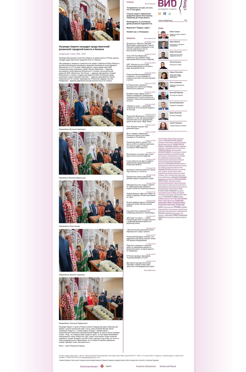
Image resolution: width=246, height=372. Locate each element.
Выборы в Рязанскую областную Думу (172, 167)
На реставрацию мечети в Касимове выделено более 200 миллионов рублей (141, 204)
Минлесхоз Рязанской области (177, 184)
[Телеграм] (170, 14)
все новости (148, 38)
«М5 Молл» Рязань (180, 142)
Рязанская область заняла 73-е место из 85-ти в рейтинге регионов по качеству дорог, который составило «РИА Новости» (140, 145)
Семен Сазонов (173, 209)
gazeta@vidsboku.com (89, 357)
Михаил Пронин (173, 186)
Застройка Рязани (172, 171)
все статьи (149, 4)
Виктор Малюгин (173, 159)
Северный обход (163, 209)
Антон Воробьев (162, 155)
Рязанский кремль (178, 202)
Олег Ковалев (170, 190)
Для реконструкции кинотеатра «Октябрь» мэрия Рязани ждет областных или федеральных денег (140, 264)
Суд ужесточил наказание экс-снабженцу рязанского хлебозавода (140, 212)
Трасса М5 (168, 215)
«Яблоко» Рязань (164, 150)
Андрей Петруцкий (178, 154)
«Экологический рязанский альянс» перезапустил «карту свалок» (140, 231)
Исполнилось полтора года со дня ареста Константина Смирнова (140, 155)
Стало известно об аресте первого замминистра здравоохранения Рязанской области (140, 163)
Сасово (184, 207)
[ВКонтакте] (164, 14)
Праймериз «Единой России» (166, 198)
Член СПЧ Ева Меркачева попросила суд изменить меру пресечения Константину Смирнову (140, 57)
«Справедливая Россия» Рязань (175, 148)
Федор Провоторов (170, 217)
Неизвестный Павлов (168, 366)
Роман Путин (170, 200)
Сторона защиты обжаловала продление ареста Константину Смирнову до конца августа (139, 16)
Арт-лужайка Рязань (163, 157)
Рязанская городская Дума (170, 201)
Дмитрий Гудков (176, 169)
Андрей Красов (167, 154)
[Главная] (172, 15)
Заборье (164, 171)
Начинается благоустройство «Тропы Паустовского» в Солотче (141, 170)
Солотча (168, 213)
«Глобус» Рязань (172, 138)
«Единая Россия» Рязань (173, 140)
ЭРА (160, 219)
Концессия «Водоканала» (146, 366)
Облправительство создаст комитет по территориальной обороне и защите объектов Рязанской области (141, 186)
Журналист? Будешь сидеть (138, 28)
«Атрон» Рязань (162, 138)
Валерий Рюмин (163, 159)
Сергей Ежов (161, 211)
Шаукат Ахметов (181, 217)
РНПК (165, 200)
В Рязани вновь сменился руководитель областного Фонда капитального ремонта (139, 87)
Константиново (180, 179)
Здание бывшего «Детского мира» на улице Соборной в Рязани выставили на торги (141, 195)
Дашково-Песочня (164, 169)
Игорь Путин (177, 173)
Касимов (183, 177)
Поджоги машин (169, 194)
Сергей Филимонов (181, 211)
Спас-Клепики (176, 213)
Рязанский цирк (168, 207)
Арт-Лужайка (181, 155)
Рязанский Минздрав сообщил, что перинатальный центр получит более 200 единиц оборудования (141, 238)
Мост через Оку (182, 186)
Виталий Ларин (169, 161)
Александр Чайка (176, 150)
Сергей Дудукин (182, 209)
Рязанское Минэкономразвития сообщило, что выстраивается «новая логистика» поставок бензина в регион (141, 77)
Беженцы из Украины (175, 157)
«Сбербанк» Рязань (171, 146)
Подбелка (161, 194)
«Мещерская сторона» (165, 144)
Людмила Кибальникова (165, 183)
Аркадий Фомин (172, 155)
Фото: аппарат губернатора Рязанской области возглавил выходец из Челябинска (138, 135)
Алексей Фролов (176, 152)
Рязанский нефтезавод (166, 204)
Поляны (180, 196)
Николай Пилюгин (173, 188)
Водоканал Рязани (173, 163)
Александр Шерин (164, 152)
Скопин (161, 213)
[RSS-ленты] (159, 14)
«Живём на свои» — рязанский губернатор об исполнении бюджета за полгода (141, 108)
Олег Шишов (180, 190)
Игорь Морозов (169, 173)
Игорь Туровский (169, 175)
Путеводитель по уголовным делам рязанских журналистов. (139, 23)
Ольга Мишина (162, 192)
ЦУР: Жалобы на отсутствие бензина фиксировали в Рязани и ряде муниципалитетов (139, 66)
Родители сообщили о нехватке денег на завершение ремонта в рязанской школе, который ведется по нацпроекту (140, 248)
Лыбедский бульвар (175, 181)
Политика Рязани (170, 196)
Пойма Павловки (178, 194)
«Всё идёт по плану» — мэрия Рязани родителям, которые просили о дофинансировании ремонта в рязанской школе (141, 220)
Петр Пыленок (180, 192)
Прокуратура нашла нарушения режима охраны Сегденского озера (140, 177)
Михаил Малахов (163, 186)
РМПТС (160, 200)
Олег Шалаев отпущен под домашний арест (137, 127)
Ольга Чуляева (171, 192)
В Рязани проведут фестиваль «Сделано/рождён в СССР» (139, 257)
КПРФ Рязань (167, 177)
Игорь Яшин (178, 175)
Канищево (175, 177)
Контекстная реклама (89, 366)
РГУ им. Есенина (181, 198)
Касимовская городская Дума (166, 179)
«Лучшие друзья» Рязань (166, 142)
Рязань (177, 206)
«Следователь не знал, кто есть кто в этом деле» (140, 9)
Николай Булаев (163, 188)
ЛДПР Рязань (163, 181)
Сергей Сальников (171, 211)
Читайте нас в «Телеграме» (138, 32)
